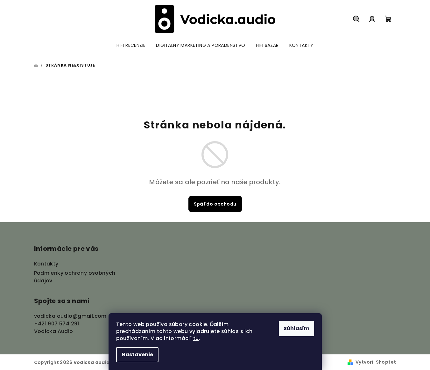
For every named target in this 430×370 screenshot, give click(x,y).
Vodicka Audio (53, 331)
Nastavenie (137, 354)
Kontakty (46, 263)
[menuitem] (131, 45)
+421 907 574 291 (56, 323)
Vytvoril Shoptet (376, 362)
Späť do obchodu (215, 204)
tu (196, 338)
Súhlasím (296, 328)
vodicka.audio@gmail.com (70, 316)
